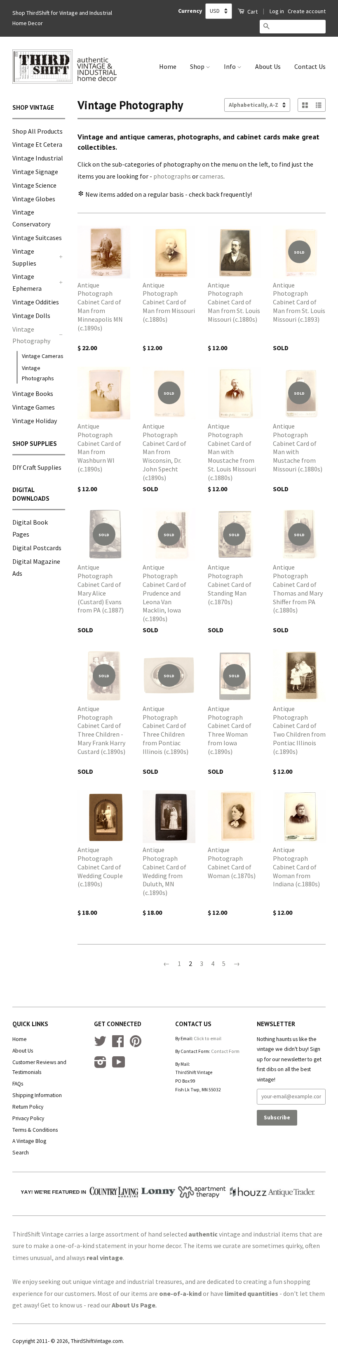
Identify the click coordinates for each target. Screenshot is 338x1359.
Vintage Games (33, 407)
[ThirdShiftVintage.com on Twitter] (100, 1044)
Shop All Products (37, 131)
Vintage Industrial (37, 158)
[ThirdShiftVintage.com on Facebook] (118, 1044)
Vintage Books (32, 393)
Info (230, 66)
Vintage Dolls (31, 315)
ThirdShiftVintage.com (97, 1341)
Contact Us (310, 66)
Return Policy (27, 1106)
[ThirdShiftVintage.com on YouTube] (118, 1065)
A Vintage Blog (29, 1141)
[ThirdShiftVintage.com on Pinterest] (135, 1044)
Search (20, 1152)
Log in (277, 11)
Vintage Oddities (35, 302)
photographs (172, 176)
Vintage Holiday (34, 421)
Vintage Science (34, 185)
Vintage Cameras (42, 356)
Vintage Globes (33, 199)
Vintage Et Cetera (37, 144)
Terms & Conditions (35, 1129)
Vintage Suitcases (37, 237)
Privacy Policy (28, 1118)
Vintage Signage (35, 171)
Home (167, 66)
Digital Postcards (36, 548)
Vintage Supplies (24, 257)
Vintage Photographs (38, 373)
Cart (252, 11)
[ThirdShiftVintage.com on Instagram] (100, 1065)
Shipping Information (37, 1095)
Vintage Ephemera (27, 282)
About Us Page (133, 1305)
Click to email (207, 1038)
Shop (198, 66)
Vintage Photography (31, 335)
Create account (307, 11)
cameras (211, 176)
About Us (268, 66)
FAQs (17, 1083)
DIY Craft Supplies (36, 467)
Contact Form (225, 1051)
